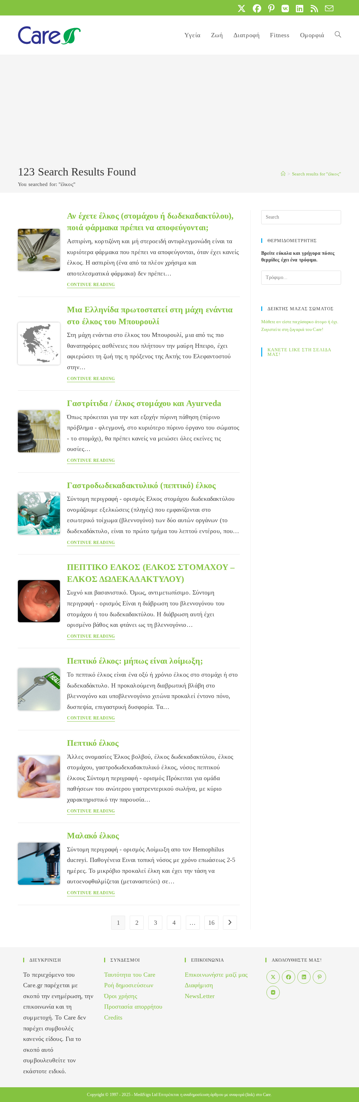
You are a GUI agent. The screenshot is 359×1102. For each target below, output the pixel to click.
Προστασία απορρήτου (133, 1006)
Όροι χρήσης (120, 996)
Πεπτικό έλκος (92, 743)
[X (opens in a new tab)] (241, 8)
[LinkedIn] (304, 977)
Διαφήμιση (199, 985)
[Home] (283, 174)
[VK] (273, 992)
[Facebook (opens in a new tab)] (257, 8)
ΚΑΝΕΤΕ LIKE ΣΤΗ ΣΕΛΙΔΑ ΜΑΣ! (299, 352)
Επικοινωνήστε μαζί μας (216, 974)
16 (211, 922)
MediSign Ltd (145, 1094)
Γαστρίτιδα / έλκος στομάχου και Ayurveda (144, 403)
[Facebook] (288, 977)
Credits (113, 1017)
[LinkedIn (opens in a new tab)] (299, 8)
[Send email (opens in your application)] (327, 8)
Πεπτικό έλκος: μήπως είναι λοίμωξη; (135, 660)
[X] (273, 977)
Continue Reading (91, 285)
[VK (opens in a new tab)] (285, 8)
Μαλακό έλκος (93, 835)
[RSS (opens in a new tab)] (314, 8)
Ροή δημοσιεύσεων (129, 985)
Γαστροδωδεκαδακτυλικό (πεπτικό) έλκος (141, 485)
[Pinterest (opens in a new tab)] (271, 8)
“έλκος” (316, 174)
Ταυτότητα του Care (130, 974)
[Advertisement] (179, 111)
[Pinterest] (319, 977)
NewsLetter (200, 996)
